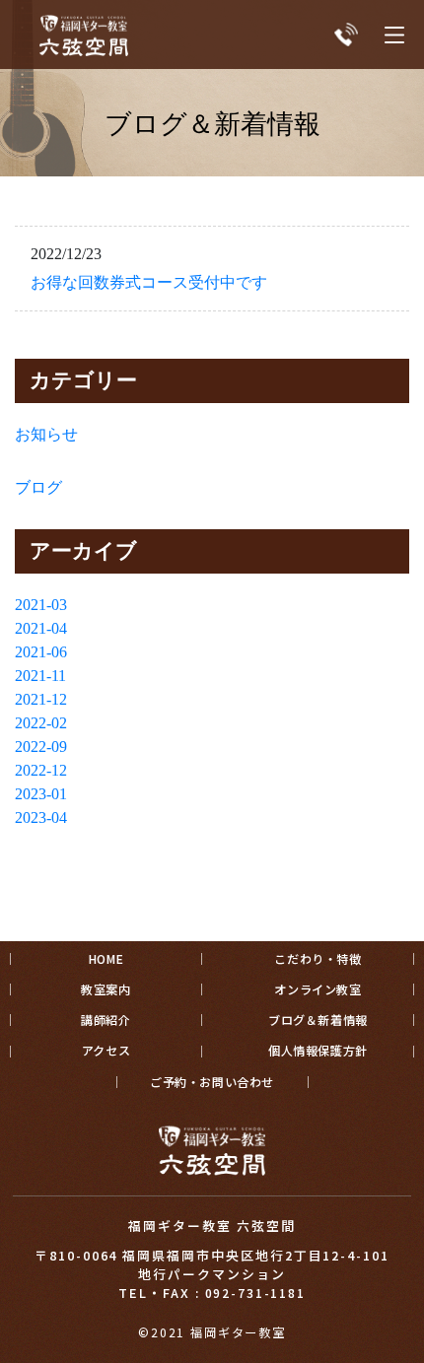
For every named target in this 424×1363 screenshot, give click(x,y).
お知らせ (46, 434)
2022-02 (41, 723)
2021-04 (41, 628)
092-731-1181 (255, 1293)
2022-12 (41, 770)
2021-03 (41, 604)
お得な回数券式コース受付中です (149, 282)
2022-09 (41, 746)
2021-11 (40, 675)
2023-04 (41, 817)
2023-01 (41, 793)
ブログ (38, 487)
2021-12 (41, 699)
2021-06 (41, 652)
